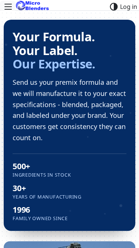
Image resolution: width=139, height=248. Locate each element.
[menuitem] (8, 6)
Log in (128, 7)
